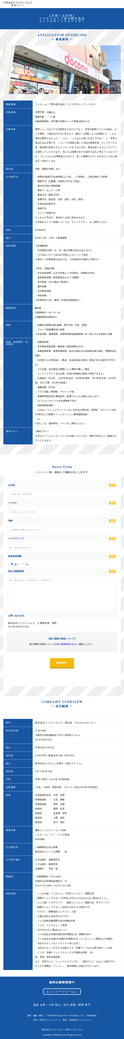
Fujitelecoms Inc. (60, 1035)
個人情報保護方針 (65, 644)
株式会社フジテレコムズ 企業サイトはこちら (62, 1029)
